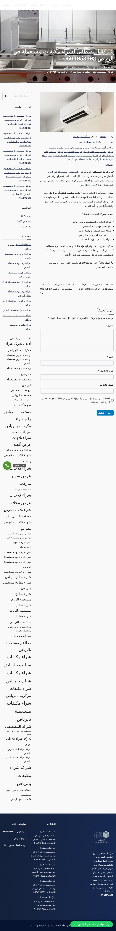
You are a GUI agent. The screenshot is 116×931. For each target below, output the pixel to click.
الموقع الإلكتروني (106, 385)
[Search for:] (17, 96)
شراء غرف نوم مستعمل (17, 552)
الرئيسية (66, 5)
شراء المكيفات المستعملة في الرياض (65, 171)
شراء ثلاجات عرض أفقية (21, 441)
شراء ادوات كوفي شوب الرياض (19, 246)
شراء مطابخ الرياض (18, 577)
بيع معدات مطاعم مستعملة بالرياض (21, 393)
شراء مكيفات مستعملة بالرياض (61, 155)
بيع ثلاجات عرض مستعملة (19, 355)
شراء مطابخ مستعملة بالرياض (17, 310)
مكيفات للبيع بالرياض (21, 799)
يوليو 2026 (26, 216)
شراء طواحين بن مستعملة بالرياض (19, 538)
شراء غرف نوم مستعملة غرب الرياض (17, 302)
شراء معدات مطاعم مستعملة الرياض (17, 317)
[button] (91, 924)
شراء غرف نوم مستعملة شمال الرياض (19, 293)
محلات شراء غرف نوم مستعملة (18, 792)
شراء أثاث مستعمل (20, 432)
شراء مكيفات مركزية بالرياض (18, 692)
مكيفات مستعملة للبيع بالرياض (80, 159)
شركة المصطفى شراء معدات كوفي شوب (18, 732)
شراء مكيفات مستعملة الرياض (92, 142)
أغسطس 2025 (24, 221)
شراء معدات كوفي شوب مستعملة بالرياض (19, 628)
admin (103, 136)
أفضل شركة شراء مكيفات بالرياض (18, 347)
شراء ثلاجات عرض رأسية (17, 458)
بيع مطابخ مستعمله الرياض (18, 382)
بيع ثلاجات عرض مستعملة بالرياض (19, 361)
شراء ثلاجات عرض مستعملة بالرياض (18, 256)
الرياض (83, 185)
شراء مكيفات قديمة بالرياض (88, 155)
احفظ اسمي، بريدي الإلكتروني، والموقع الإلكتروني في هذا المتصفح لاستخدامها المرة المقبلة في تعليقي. (76, 400)
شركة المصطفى (18, 726)
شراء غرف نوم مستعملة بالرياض (19, 265)
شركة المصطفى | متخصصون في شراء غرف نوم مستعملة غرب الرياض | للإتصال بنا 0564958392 (17, 121)
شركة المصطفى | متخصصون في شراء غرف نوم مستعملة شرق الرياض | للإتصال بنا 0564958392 (17, 139)
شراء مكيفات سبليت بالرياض (69, 151)
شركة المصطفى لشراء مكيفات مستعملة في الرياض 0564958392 (57, 289)
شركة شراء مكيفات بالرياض (20, 775)
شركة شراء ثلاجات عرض (18, 741)
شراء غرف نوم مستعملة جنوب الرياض (19, 274)
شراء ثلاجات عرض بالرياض (18, 449)
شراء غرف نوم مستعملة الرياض (17, 564)
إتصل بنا (6, 5)
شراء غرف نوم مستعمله (17, 571)
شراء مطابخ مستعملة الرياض (20, 596)
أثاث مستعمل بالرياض (20, 338)
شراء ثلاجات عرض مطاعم (17, 525)
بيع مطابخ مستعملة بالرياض (18, 371)
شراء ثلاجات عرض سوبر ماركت (20, 476)
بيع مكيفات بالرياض (22, 399)
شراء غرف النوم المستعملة (22, 545)
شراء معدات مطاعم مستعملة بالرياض (18, 643)
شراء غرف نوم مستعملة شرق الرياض (16, 284)
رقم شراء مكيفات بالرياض (94, 151)
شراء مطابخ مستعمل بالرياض (17, 585)
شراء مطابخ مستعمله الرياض (20, 619)
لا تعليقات (109, 165)
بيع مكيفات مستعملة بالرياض (17, 408)
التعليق (110, 325)
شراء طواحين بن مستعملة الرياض (19, 534)
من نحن (54, 5)
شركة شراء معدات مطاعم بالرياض (18, 759)
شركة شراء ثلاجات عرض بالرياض (19, 751)
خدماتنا (43, 5)
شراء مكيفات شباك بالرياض (18, 676)
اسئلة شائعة (20, 5)
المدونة (33, 5)
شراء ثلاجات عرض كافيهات (22, 490)
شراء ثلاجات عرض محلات (20, 499)
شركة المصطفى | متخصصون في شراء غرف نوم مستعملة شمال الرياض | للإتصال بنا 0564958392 (17, 174)
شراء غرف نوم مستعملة (17, 556)
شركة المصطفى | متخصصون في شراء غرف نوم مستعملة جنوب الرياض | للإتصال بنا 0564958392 (17, 157)
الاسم (110, 357)
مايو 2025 (26, 226)
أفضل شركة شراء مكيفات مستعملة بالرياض (86, 148)
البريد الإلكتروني (106, 371)
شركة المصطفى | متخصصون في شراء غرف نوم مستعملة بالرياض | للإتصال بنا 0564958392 (17, 192)
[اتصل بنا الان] (7, 465)
